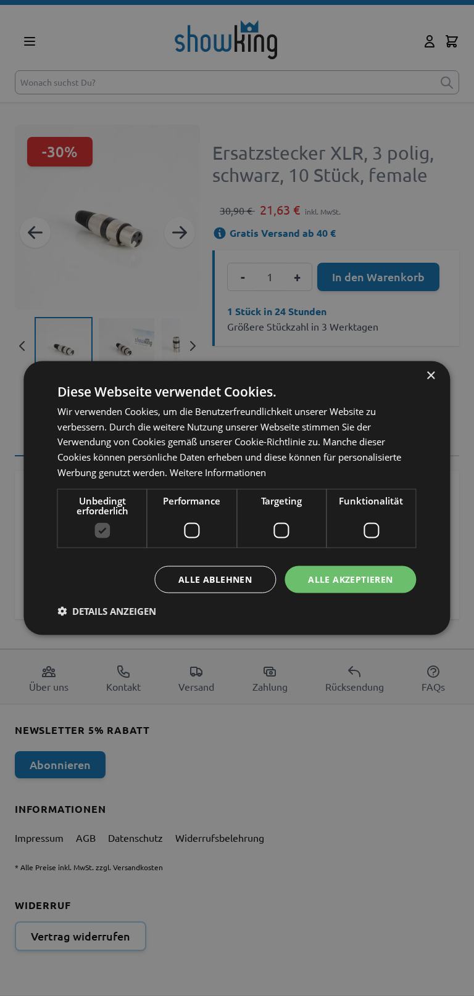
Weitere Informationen (218, 472)
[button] (106, 611)
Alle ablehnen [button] (215, 579)
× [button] (430, 375)
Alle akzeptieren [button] (350, 579)
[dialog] (237, 498)
